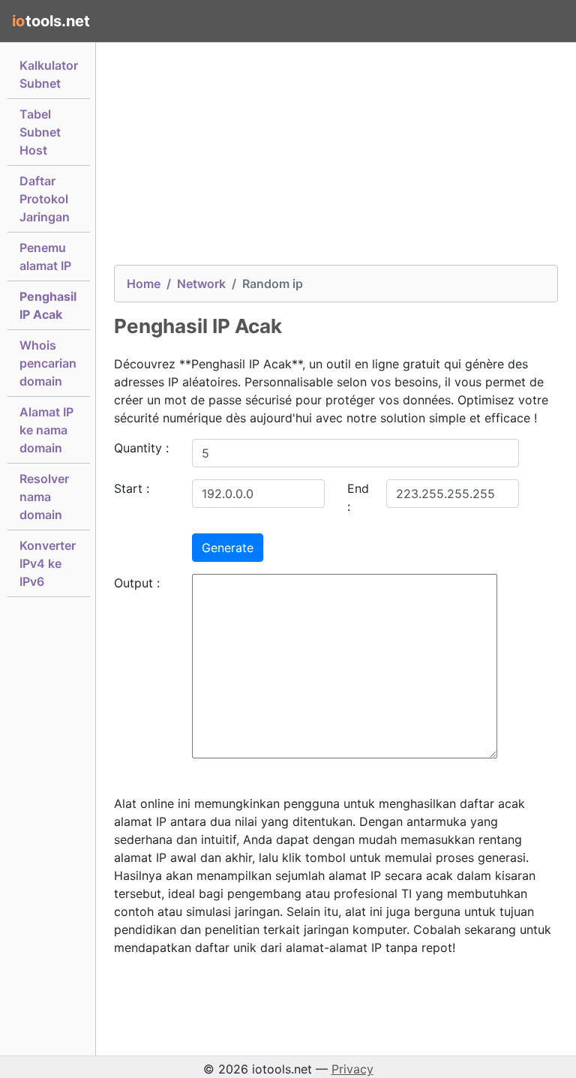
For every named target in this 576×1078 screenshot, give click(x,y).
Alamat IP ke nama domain (47, 429)
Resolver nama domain (44, 496)
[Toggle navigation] (543, 21)
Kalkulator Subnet (49, 74)
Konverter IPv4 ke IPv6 (48, 563)
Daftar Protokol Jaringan (45, 198)
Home (143, 283)
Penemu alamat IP (45, 256)
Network (201, 283)
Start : (131, 488)
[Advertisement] (336, 160)
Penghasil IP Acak (48, 305)
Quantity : (141, 447)
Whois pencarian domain (48, 363)
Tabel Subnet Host (40, 132)
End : (358, 497)
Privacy (353, 1068)
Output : (137, 582)
